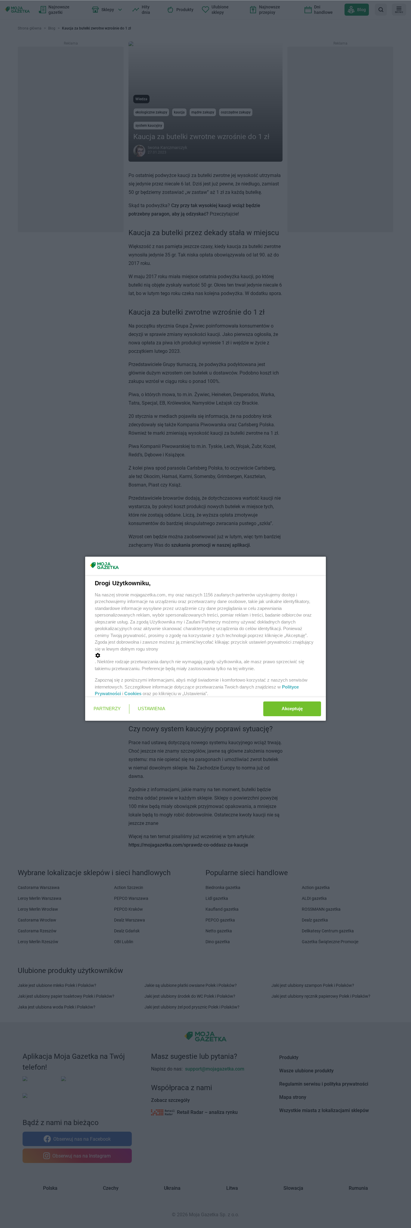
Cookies (132, 693)
